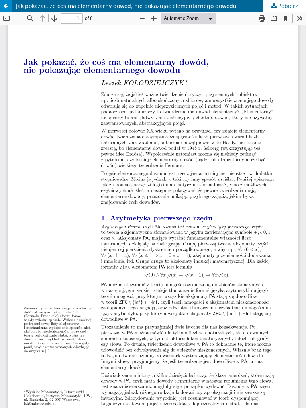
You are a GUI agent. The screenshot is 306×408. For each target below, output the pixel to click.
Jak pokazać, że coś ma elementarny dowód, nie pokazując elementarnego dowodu (126, 6)
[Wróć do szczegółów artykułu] (6, 6)
